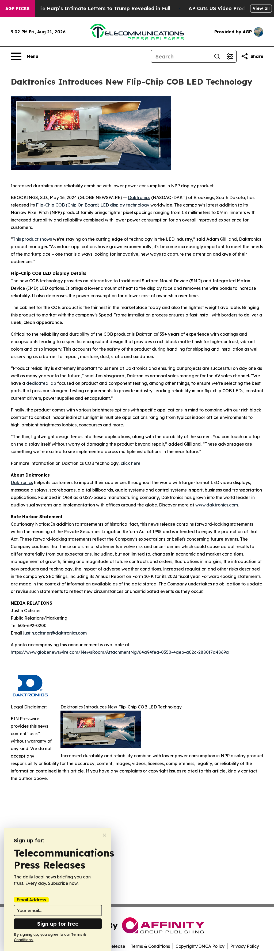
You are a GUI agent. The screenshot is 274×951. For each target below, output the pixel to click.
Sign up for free (57, 923)
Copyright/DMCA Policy (200, 946)
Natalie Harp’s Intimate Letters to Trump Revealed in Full (98, 8)
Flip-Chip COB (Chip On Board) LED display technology (92, 205)
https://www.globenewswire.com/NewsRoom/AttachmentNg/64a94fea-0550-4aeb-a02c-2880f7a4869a (120, 652)
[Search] (217, 56)
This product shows (32, 239)
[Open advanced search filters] (229, 56)
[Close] (104, 835)
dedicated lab (41, 383)
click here (130, 463)
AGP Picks (17, 8)
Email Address (31, 899)
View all (261, 8)
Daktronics (139, 197)
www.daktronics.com (216, 505)
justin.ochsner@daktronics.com (55, 633)
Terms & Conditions (150, 946)
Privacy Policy (244, 946)
